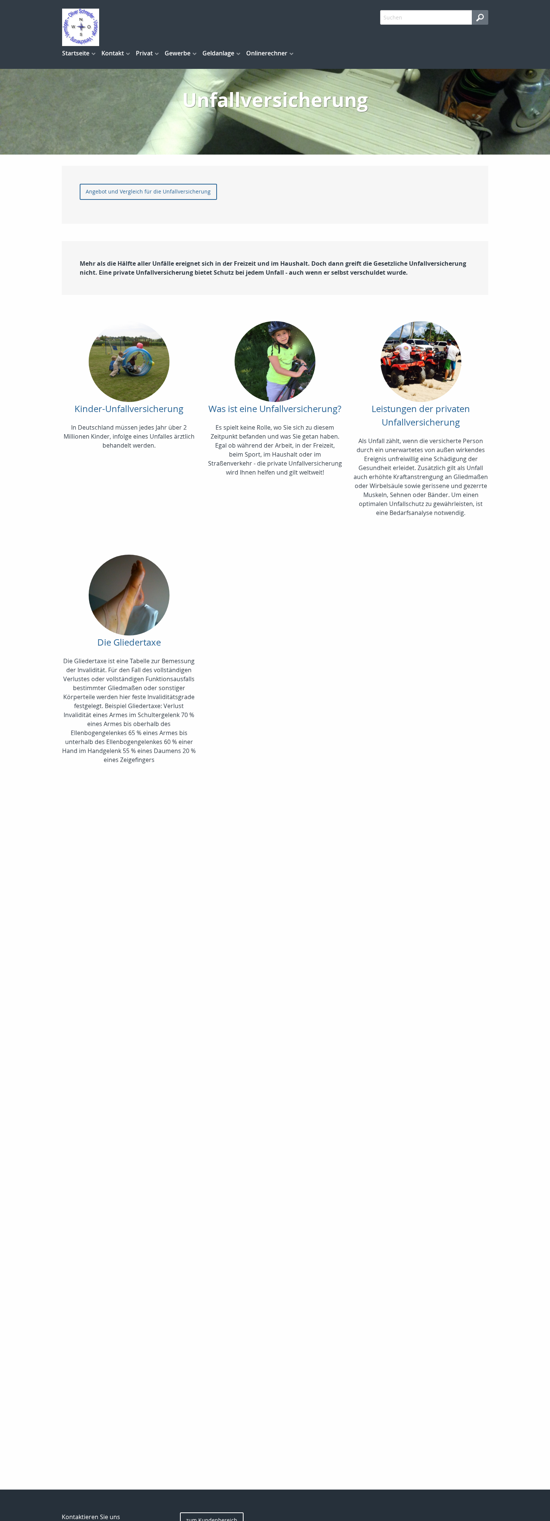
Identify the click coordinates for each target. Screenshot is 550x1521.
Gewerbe (177, 53)
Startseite (75, 53)
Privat (144, 53)
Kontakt (112, 53)
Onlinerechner (266, 53)
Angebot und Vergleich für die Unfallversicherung (148, 191)
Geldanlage (218, 53)
